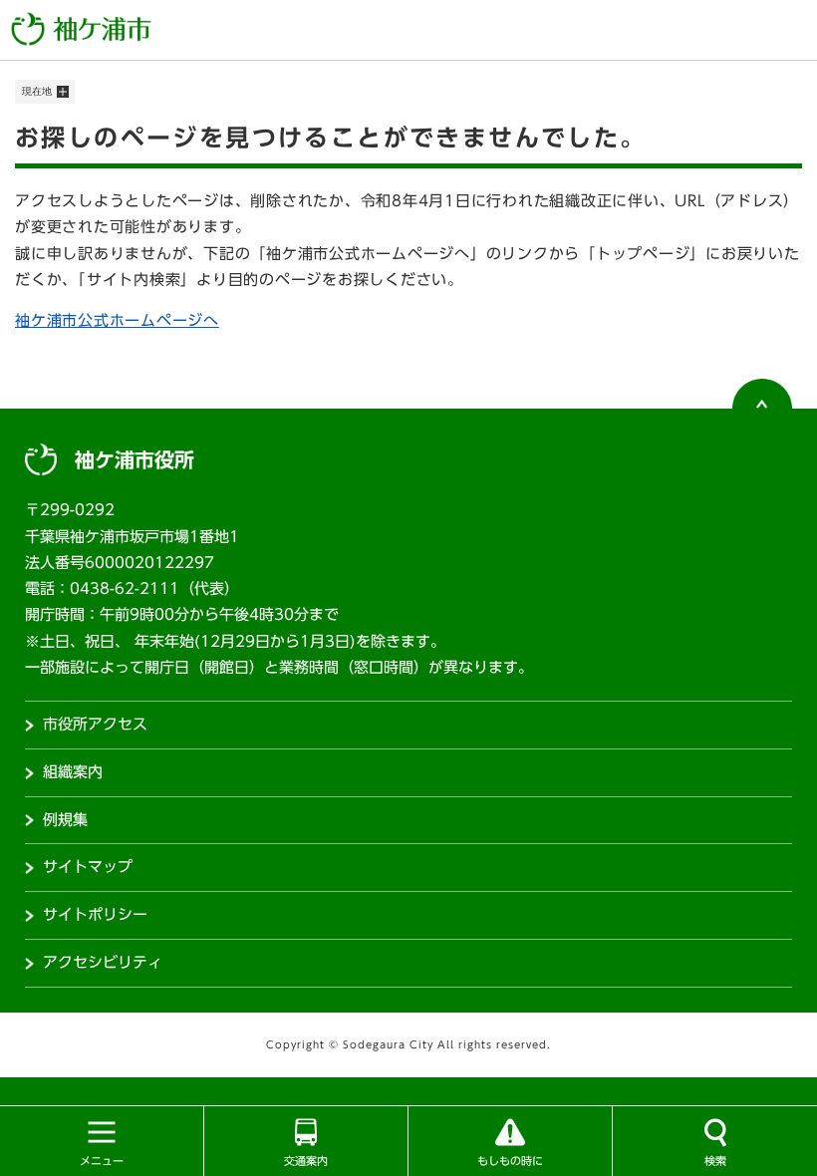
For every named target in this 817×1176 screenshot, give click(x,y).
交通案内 (306, 1160)
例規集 (65, 819)
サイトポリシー (95, 914)
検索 (715, 1160)
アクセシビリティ (102, 962)
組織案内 (73, 771)
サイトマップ (88, 866)
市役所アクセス (95, 724)
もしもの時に (510, 1160)
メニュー (102, 1160)
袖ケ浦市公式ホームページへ (117, 320)
